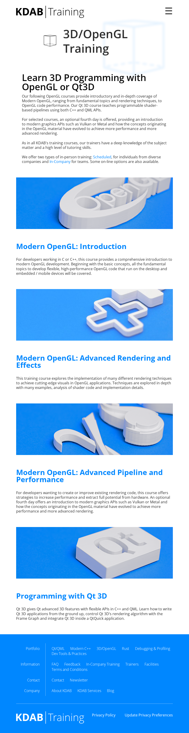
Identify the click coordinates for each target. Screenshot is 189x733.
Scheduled (102, 156)
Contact (58, 680)
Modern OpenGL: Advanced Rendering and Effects (93, 361)
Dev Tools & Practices (69, 653)
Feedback (72, 664)
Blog (110, 690)
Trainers (132, 664)
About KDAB (62, 690)
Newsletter (79, 680)
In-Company (60, 161)
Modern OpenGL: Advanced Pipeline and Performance (89, 475)
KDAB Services (89, 690)
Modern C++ (80, 648)
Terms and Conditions (69, 669)
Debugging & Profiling (152, 648)
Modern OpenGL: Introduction (71, 246)
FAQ (55, 664)
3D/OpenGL (106, 648)
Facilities (152, 664)
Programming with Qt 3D (61, 596)
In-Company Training (103, 664)
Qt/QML (58, 648)
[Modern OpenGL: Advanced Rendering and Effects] (94, 314)
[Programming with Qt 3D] (94, 553)
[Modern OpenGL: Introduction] (94, 203)
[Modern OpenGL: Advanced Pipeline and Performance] (94, 429)
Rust (125, 648)
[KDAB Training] (50, 12)
